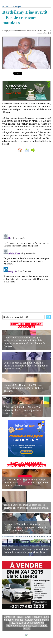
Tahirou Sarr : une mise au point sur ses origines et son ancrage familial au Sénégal (26, 506)
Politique (17, 6)
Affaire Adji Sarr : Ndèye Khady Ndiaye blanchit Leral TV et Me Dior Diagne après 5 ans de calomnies (26, 482)
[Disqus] (26, 194)
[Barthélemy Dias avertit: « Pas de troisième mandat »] (26, 38)
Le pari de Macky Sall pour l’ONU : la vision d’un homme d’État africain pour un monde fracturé (26, 365)
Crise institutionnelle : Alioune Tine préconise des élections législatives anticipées (22, 410)
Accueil (5, 6)
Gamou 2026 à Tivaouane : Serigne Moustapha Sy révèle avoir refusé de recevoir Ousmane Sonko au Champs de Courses (24, 342)
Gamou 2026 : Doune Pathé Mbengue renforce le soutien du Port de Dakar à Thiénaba (23, 388)
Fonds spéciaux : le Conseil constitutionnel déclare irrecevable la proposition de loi (26, 551)
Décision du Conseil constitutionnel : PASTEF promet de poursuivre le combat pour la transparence (25, 527)
